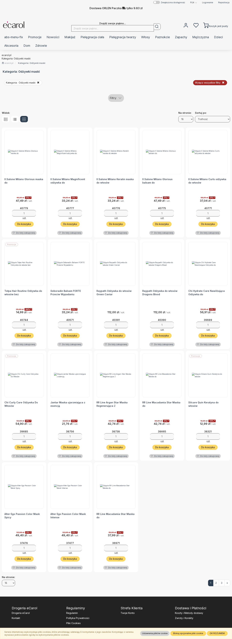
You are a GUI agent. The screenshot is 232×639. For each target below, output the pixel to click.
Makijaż (69, 37)
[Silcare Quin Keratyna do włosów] (208, 375)
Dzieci (218, 37)
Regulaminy (75, 608)
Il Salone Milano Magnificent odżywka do (67, 181)
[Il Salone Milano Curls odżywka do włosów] (208, 152)
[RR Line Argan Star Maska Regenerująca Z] (116, 375)
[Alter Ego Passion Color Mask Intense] (70, 487)
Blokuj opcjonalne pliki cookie (188, 633)
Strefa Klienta (131, 608)
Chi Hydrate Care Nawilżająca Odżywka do (206, 292)
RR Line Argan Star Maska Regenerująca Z (112, 404)
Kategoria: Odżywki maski (31, 63)
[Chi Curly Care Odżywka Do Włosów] (24, 375)
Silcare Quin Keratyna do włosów (203, 404)
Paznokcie (162, 37)
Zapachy (181, 37)
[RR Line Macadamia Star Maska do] (162, 375)
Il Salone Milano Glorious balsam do (157, 181)
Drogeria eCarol (24, 608)
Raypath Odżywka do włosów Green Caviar (114, 292)
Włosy (145, 37)
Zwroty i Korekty (184, 618)
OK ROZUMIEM (217, 633)
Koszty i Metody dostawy (189, 612)
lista (15, 119)
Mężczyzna (200, 37)
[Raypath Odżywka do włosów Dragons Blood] (162, 264)
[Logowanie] (186, 25)
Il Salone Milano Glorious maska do (23, 181)
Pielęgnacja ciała (92, 37)
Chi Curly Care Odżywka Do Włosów (21, 404)
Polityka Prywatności (77, 618)
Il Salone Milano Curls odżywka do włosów (207, 181)
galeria (24, 119)
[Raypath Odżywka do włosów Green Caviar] (116, 264)
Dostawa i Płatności (190, 608)
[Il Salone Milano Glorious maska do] (24, 152)
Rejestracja (223, 2)
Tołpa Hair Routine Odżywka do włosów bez (23, 292)
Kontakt (16, 618)
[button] (194, 2)
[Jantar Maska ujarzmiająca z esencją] (70, 375)
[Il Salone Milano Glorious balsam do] (162, 152)
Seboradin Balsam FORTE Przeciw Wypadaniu (65, 292)
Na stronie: (8, 577)
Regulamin (72, 612)
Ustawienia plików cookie (155, 633)
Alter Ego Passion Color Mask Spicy (22, 516)
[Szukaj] (157, 26)
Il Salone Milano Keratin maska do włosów (115, 181)
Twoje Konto (128, 612)
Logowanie (207, 2)
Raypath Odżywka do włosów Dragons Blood (159, 292)
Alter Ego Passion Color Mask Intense (68, 516)
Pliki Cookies (73, 623)
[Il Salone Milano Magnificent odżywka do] (70, 152)
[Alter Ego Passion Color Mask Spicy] (24, 487)
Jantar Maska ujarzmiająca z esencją (67, 404)
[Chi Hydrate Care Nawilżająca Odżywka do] (208, 264)
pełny (6, 119)
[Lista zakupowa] (196, 25)
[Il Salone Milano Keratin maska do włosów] (116, 152)
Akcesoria (11, 45)
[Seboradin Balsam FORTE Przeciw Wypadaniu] (70, 264)
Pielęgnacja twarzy (122, 37)
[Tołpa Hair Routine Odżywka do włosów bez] (24, 264)
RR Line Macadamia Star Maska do (161, 404)
